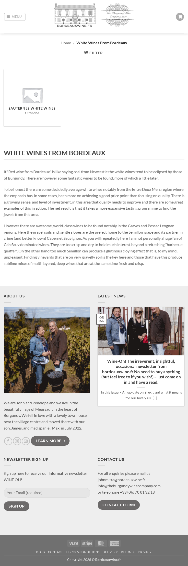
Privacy (145, 552)
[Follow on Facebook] (8, 441)
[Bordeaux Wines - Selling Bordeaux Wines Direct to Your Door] (94, 16)
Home (66, 42)
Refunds (128, 552)
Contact (55, 552)
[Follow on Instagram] (17, 441)
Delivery (110, 552)
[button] (15, 17)
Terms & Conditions (83, 552)
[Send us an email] (26, 441)
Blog (40, 552)
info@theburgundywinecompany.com (129, 485)
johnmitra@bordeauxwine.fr (121, 479)
